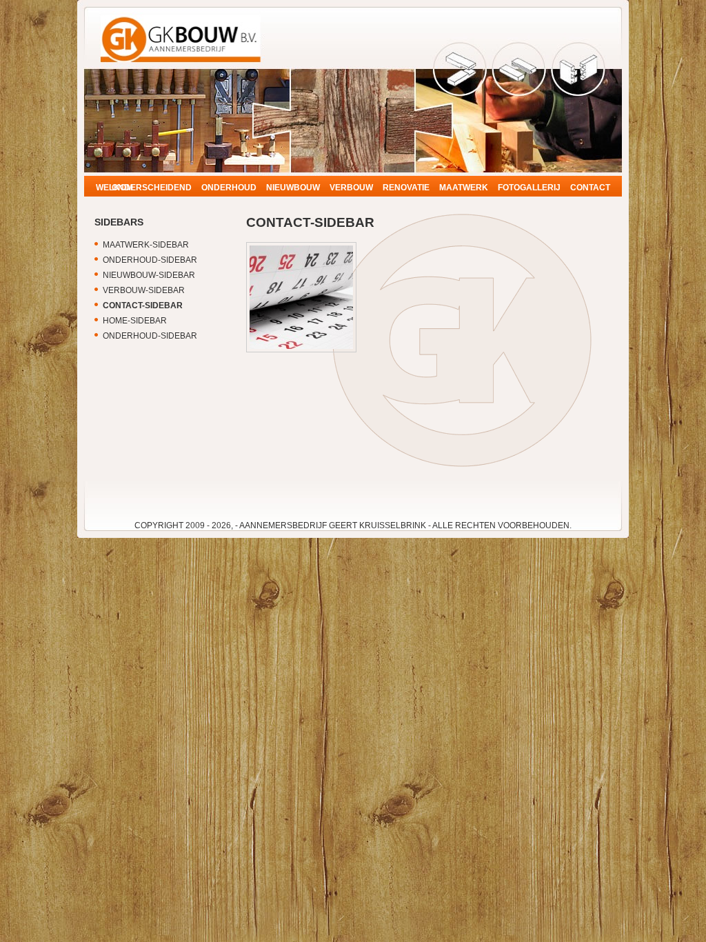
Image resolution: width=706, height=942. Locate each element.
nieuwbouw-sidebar (149, 275)
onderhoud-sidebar (150, 260)
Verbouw (351, 187)
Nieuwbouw (293, 187)
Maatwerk (463, 187)
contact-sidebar (143, 305)
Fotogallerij (529, 187)
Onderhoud (228, 187)
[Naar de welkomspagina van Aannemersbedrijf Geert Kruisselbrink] (184, 55)
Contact (590, 187)
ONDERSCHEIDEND (152, 187)
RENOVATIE (406, 187)
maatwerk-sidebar (146, 245)
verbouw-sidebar (144, 290)
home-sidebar (135, 320)
